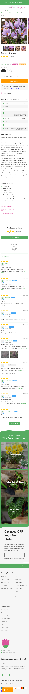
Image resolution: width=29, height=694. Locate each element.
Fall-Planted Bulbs (15, 454)
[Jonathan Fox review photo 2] (14, 354)
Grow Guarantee (7, 206)
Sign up (12, 88)
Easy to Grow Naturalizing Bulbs (10, 13)
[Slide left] (2, 48)
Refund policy (4, 680)
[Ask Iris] (21, 7)
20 (9, 70)
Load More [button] (14, 423)
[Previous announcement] (2, 2)
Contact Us (4, 621)
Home (2, 11)
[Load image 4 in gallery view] (23, 48)
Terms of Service (5, 630)
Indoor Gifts (18, 594)
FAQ (2, 624)
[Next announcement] (27, 2)
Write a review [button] (14, 237)
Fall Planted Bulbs (19, 582)
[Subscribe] (22, 555)
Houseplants (14, 510)
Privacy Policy (5, 627)
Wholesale (17, 597)
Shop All (9, 11)
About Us (3, 576)
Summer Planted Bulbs (21, 585)
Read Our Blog (5, 582)
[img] (4, 261)
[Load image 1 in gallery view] (6, 48)
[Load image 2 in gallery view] (11, 48)
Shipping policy (4, 683)
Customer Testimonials (7, 588)
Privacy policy (11, 680)
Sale (16, 576)
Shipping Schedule (8, 213)
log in (17, 88)
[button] (3, 7)
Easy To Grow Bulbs (9, 677)
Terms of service (18, 680)
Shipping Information (7, 610)
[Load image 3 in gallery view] (17, 48)
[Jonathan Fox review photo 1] (5, 354)
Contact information (13, 683)
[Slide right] (27, 48)
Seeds (16, 591)
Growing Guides (5, 618)
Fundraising (4, 585)
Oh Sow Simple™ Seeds (14, 482)
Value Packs (18, 579)
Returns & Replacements (8, 615)
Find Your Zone (5, 579)
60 (3, 70)
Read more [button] (24, 348)
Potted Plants (18, 588)
